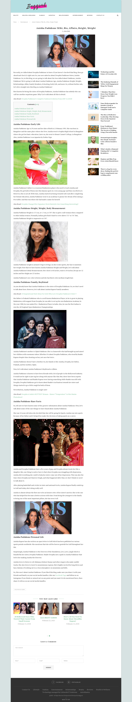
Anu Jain (67, 31)
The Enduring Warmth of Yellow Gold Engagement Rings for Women (109, 84)
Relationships (64, 15)
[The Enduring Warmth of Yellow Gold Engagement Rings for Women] (93, 82)
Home (15, 22)
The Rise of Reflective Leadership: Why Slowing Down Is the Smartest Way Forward (109, 118)
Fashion (42, 15)
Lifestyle (52, 15)
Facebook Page (60, 575)
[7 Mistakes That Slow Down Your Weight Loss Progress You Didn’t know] (93, 92)
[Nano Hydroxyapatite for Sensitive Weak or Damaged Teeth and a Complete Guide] (93, 104)
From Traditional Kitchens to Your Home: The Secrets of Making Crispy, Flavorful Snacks (109, 129)
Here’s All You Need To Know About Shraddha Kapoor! (73, 619)
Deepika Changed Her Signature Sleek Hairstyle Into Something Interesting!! (50, 204)
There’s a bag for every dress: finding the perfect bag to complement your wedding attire (109, 172)
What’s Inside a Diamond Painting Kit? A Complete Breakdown (109, 151)
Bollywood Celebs (20, 589)
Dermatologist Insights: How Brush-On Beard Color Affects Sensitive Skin (109, 141)
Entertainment (78, 15)
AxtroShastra (85, 692)
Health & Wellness (28, 15)
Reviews (89, 15)
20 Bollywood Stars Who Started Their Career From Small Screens (24, 619)
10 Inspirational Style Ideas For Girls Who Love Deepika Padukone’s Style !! (49, 294)
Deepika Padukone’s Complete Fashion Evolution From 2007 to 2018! (47, 99)
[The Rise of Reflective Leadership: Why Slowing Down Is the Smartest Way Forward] (93, 115)
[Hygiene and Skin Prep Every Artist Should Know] (93, 159)
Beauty (15, 15)
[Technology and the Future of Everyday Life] (93, 72)
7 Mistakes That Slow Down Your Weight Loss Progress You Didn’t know (109, 95)
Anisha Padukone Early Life (23, 109)
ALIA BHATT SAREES (48, 618)
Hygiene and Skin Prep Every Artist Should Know (109, 160)
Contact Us (100, 15)
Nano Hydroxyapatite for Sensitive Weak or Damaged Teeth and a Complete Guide (109, 106)
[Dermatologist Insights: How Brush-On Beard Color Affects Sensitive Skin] (93, 138)
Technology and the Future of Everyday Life (109, 73)
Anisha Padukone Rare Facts (24, 116)
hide (37, 104)
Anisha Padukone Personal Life (25, 119)
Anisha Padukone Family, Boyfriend (26, 114)
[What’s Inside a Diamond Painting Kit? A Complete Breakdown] (93, 149)
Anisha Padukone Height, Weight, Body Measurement (32, 111)
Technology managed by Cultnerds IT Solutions (59, 692)
